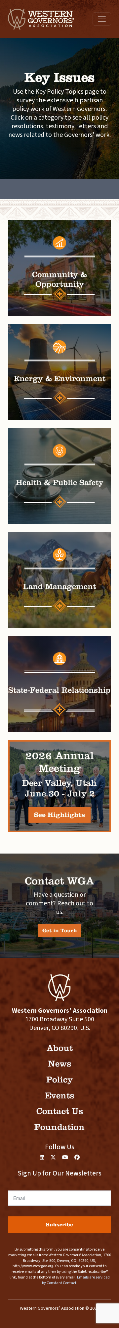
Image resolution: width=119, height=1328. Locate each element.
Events (59, 1095)
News (59, 1064)
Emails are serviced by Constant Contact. (76, 1280)
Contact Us (59, 1111)
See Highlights (59, 815)
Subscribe (59, 1224)
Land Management (59, 586)
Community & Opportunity (59, 279)
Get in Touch (59, 930)
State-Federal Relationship (59, 690)
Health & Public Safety (59, 482)
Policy (59, 1079)
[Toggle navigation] (102, 19)
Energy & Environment (59, 378)
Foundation (59, 1127)
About (60, 1048)
